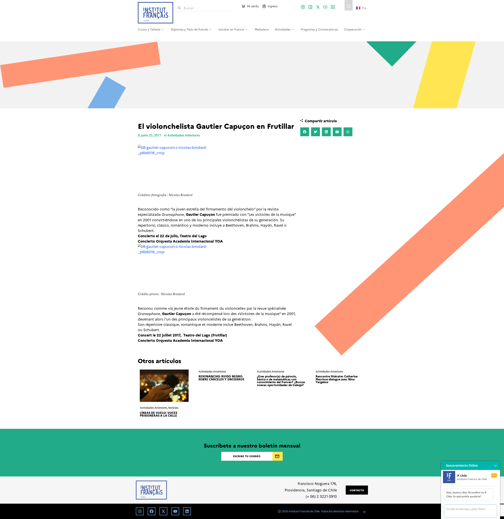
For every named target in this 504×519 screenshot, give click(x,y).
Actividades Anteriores (184, 135)
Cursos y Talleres (149, 29)
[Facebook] (152, 511)
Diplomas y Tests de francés (189, 29)
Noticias (173, 408)
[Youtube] (175, 511)
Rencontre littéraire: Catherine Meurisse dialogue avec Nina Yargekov (337, 379)
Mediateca (262, 29)
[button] (304, 131)
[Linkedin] (187, 511)
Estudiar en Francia (231, 29)
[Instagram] (140, 511)
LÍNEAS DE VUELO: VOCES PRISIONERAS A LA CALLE (158, 414)
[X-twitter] (318, 7)
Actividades (282, 29)
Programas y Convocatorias (319, 29)
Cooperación (353, 29)
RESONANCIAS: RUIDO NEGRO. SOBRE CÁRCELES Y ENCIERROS (221, 377)
